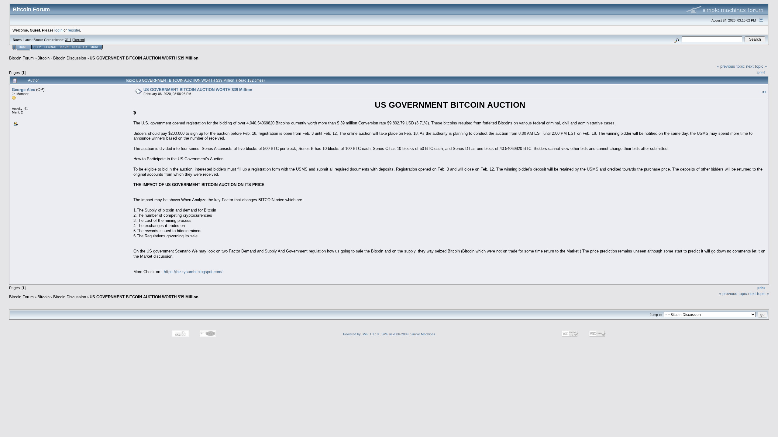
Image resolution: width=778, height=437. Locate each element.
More (95, 47)
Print (761, 72)
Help (37, 47)
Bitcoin (43, 58)
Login (64, 47)
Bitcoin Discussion (69, 58)
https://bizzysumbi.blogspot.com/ (193, 271)
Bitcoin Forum (21, 58)
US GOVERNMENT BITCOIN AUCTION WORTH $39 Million (144, 58)
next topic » (756, 66)
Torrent (78, 40)
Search (50, 47)
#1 (764, 92)
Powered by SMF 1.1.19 (361, 334)
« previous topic (731, 66)
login (58, 30)
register (74, 30)
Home (23, 47)
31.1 (68, 40)
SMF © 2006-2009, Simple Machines (408, 334)
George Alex (23, 89)
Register (79, 47)
